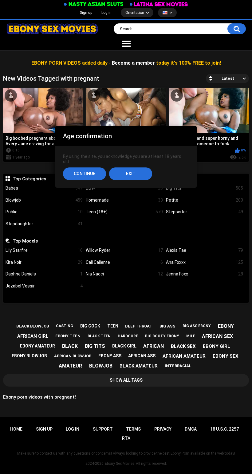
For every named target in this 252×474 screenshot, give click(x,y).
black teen (99, 336)
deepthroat (138, 326)
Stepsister (204, 211)
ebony (226, 326)
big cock (90, 325)
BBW (124, 188)
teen (112, 325)
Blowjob (44, 200)
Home (16, 429)
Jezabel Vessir (44, 285)
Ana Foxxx (204, 262)
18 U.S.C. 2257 (224, 429)
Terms (133, 429)
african (153, 346)
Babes (44, 188)
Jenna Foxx (204, 273)
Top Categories (29, 179)
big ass (167, 326)
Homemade (124, 200)
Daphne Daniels (44, 273)
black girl (124, 345)
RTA (126, 438)
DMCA (191, 429)
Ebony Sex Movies (120, 463)
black (70, 346)
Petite (204, 200)
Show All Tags (126, 380)
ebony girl (216, 346)
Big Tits (204, 188)
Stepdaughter (44, 223)
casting (64, 326)
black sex (183, 346)
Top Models (25, 241)
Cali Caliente (124, 262)
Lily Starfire (44, 250)
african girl (33, 336)
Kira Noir (44, 262)
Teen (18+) (124, 211)
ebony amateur (37, 345)
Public (44, 211)
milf (190, 336)
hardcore (128, 336)
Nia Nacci (124, 273)
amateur (70, 366)
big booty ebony (162, 336)
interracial (178, 366)
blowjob (100, 366)
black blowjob (32, 326)
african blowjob (72, 356)
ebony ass (109, 355)
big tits (95, 346)
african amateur (184, 356)
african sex (217, 336)
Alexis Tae (204, 250)
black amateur (139, 366)
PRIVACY (162, 429)
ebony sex (225, 356)
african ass (142, 355)
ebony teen (68, 336)
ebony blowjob (29, 355)
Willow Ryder (124, 250)
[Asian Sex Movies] (94, 4)
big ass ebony (197, 326)
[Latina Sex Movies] (159, 4)
